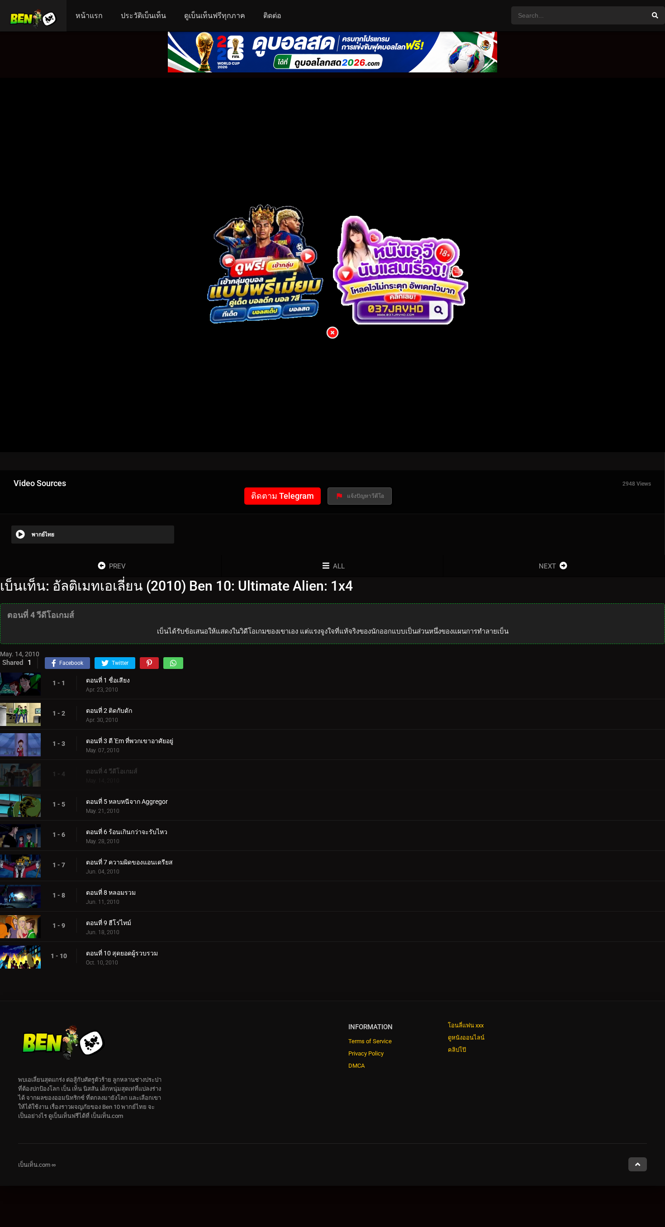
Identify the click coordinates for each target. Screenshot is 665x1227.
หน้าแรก (89, 15)
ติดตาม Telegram (282, 496)
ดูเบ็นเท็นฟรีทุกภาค (214, 15)
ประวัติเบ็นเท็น (143, 15)
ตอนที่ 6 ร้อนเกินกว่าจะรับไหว (126, 832)
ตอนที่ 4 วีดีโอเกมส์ (112, 771)
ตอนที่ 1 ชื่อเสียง (108, 680)
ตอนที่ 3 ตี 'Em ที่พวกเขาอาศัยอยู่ (129, 741)
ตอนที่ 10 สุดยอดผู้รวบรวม (122, 953)
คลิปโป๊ (457, 1049)
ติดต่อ (272, 15)
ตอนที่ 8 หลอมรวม (111, 892)
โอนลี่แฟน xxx (466, 1025)
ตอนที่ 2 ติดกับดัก (109, 710)
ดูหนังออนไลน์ (466, 1037)
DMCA (356, 1065)
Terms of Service (370, 1041)
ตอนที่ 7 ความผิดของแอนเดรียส (129, 862)
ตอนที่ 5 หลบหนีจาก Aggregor (127, 801)
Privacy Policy (366, 1053)
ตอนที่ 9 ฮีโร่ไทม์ (108, 922)
